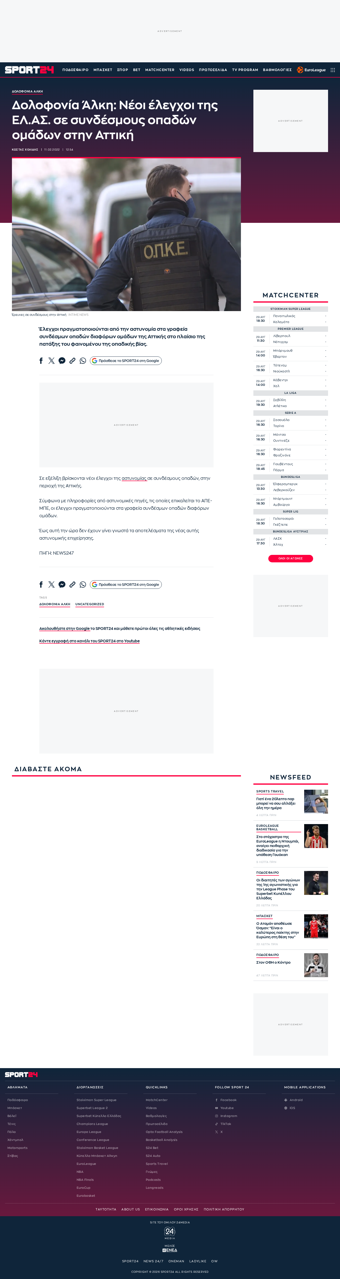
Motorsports (17, 1147)
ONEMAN (176, 1261)
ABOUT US (130, 1209)
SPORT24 (130, 1261)
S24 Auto (153, 1155)
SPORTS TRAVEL (270, 791)
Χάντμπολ (15, 1139)
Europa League (89, 1131)
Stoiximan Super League (97, 1100)
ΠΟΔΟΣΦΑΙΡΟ (267, 872)
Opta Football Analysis (164, 1131)
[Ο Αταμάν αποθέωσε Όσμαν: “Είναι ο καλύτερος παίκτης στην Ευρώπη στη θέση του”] (316, 926)
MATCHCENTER (159, 70)
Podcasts (153, 1179)
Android (296, 1100)
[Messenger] (61, 360)
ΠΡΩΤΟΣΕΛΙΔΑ (213, 70)
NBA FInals (85, 1179)
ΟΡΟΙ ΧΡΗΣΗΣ (186, 1209)
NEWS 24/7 (154, 1261)
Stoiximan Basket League (97, 1147)
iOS (292, 1108)
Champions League (92, 1123)
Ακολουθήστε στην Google (64, 629)
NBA (80, 1171)
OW (214, 1261)
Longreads (154, 1187)
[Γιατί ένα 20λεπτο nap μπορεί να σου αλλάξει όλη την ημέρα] (316, 802)
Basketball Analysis (161, 1139)
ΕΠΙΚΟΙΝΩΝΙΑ (157, 1209)
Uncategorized (89, 604)
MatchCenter (157, 1100)
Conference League (93, 1139)
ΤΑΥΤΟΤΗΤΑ (106, 1209)
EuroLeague (86, 1163)
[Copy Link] (72, 360)
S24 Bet (152, 1147)
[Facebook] (41, 360)
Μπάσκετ (103, 70)
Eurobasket (86, 1195)
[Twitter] (51, 360)
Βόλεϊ (11, 1115)
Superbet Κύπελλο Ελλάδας (99, 1115)
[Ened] (170, 1250)
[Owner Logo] (169, 1232)
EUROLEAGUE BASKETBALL (267, 827)
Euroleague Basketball (310, 69)
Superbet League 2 (92, 1108)
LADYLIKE (198, 1261)
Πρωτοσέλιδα (157, 1123)
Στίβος (12, 1155)
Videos (151, 1108)
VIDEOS (186, 70)
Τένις (11, 1123)
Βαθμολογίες (156, 1115)
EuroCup (83, 1187)
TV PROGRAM (245, 70)
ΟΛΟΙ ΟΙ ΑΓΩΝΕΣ (291, 558)
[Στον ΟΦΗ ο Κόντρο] (316, 965)
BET (137, 70)
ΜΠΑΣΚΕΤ (264, 916)
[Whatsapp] (82, 360)
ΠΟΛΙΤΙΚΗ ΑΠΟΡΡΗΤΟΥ (224, 1209)
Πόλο (11, 1131)
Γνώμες (152, 1171)
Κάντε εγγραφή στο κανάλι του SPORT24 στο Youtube (89, 641)
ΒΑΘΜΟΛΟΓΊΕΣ (277, 70)
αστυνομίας (134, 478)
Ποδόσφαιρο (75, 70)
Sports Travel (157, 1163)
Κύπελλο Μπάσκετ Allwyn (97, 1155)
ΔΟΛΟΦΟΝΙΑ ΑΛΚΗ (54, 604)
